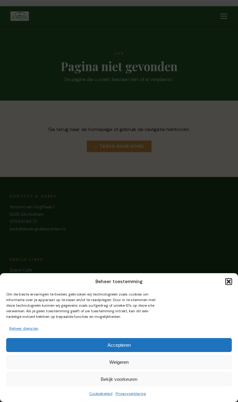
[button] (229, 281)
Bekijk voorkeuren (119, 379)
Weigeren (119, 362)
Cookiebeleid (100, 393)
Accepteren (119, 345)
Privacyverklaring (131, 393)
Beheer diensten (23, 328)
